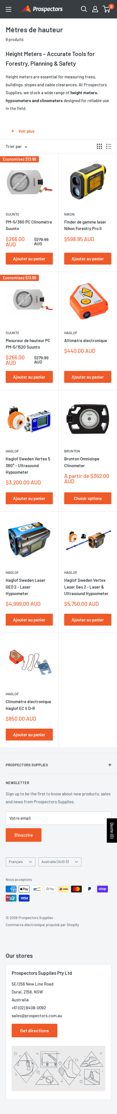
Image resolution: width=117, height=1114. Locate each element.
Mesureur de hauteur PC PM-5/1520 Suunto (28, 343)
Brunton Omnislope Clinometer (81, 462)
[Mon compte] (95, 9)
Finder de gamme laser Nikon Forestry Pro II (85, 225)
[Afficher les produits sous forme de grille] (99, 146)
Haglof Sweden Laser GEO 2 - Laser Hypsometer (25, 587)
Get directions (34, 1030)
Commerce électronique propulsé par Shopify (42, 924)
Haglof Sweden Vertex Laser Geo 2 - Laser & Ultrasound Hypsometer (86, 587)
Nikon (69, 214)
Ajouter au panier (29, 258)
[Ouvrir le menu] (8, 9)
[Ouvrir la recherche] (84, 9)
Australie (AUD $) (55, 861)
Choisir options (88, 498)
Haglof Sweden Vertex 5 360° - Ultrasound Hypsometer (28, 465)
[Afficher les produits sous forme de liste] (108, 146)
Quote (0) (112, 830)
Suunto (12, 214)
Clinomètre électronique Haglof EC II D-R (28, 705)
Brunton (72, 451)
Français (16, 861)
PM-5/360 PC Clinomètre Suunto (29, 225)
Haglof (70, 332)
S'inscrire (23, 835)
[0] (106, 9)
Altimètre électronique (85, 340)
